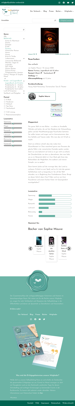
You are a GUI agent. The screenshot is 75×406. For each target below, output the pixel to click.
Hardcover (9, 102)
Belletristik (7, 38)
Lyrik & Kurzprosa (10, 91)
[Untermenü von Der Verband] (40, 11)
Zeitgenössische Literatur (14, 72)
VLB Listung (10, 112)
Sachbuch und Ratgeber (12, 93)
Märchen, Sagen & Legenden (11, 64)
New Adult (9, 66)
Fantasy (8, 48)
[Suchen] (55, 20)
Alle (5, 36)
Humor (7, 54)
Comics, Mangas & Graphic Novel (13, 75)
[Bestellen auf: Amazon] (56, 105)
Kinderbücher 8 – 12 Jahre (14, 87)
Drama (7, 43)
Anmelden (5, 20)
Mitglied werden (66, 20)
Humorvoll (7, 143)
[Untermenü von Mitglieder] (73, 11)
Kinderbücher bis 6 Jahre (14, 89)
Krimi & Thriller (10, 56)
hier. (41, 393)
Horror (7, 52)
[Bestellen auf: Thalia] (56, 114)
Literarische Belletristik (13, 61)
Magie (6, 126)
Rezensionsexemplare (13, 115)
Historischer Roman (12, 50)
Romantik (7, 130)
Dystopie (8, 45)
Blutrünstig (7, 139)
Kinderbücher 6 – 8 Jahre (14, 85)
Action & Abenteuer (12, 41)
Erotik (7, 46)
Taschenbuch (10, 108)
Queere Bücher (10, 68)
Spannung (7, 121)
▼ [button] (24, 58)
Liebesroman (9, 58)
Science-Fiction (10, 71)
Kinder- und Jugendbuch (13, 81)
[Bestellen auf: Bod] (56, 110)
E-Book (8, 100)
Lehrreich (7, 135)
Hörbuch (9, 104)
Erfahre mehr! (15, 309)
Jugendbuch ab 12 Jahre (14, 83)
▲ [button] (24, 38)
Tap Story (9, 106)
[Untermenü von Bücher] (61, 11)
